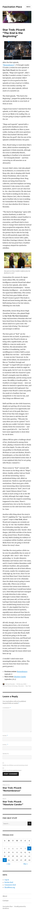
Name (5, 735)
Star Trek (28, 686)
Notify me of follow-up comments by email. (15, 765)
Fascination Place (12, 7)
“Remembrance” (9, 65)
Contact (6, 901)
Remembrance (22, 671)
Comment (7, 708)
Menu (28, 6)
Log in (6, 880)
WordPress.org (9, 887)
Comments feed (10, 885)
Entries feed (8, 882)
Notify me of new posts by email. (12, 770)
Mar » (25, 864)
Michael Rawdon (10, 684)
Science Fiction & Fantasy (10, 686)
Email (5, 744)
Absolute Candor (20, 677)
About (5, 896)
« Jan (8, 864)
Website (6, 753)
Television (21, 686)
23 (5, 860)
